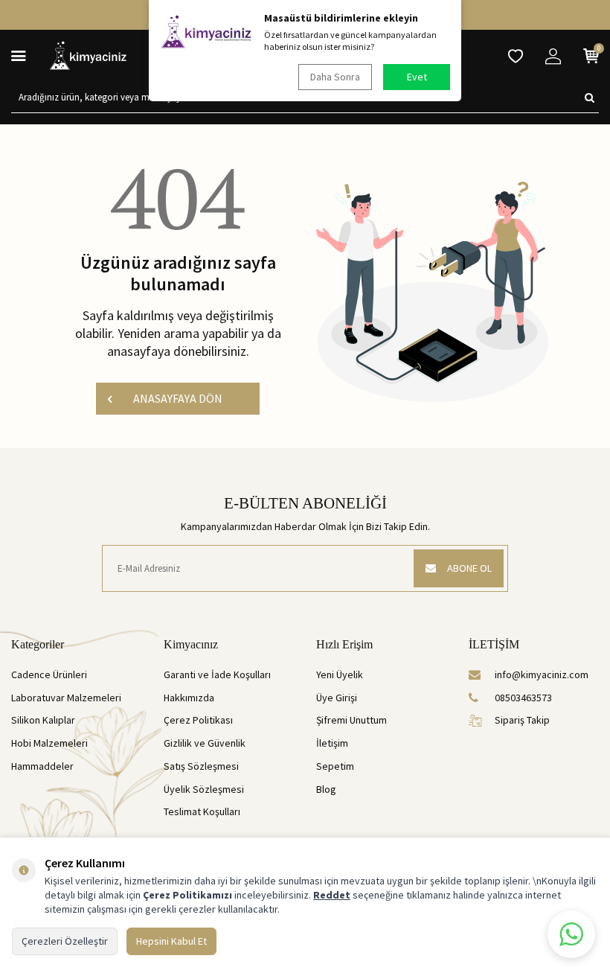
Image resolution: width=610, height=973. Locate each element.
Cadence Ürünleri (49, 674)
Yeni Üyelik (339, 674)
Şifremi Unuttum (351, 720)
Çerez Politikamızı (187, 895)
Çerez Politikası (198, 720)
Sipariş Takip (522, 720)
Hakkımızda (189, 697)
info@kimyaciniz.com (541, 674)
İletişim (332, 743)
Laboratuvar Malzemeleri (66, 697)
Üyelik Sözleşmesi (204, 789)
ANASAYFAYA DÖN (177, 398)
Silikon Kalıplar (43, 720)
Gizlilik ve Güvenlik (204, 743)
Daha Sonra (335, 76)
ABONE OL (469, 568)
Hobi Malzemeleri (49, 743)
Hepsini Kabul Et (171, 941)
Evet (417, 76)
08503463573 (523, 697)
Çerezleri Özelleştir (65, 941)
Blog (326, 789)
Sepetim (335, 766)
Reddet (331, 895)
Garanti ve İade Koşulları (217, 674)
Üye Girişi (336, 697)
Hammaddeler (42, 766)
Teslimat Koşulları (202, 811)
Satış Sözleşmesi (201, 766)
